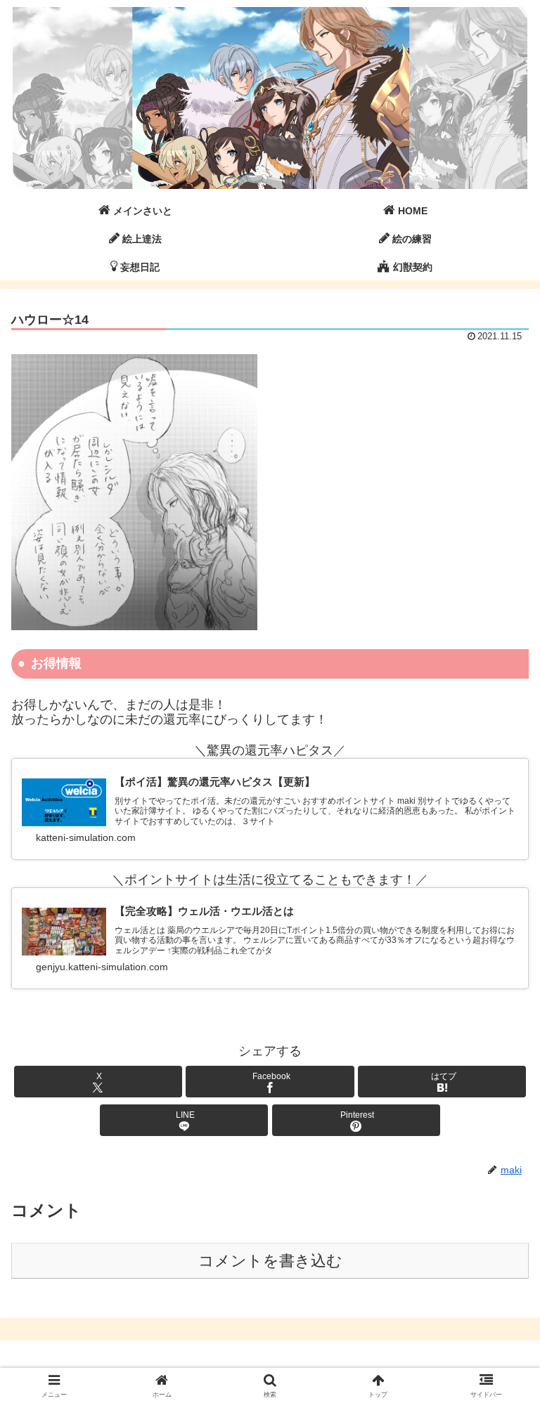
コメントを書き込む (270, 1261)
